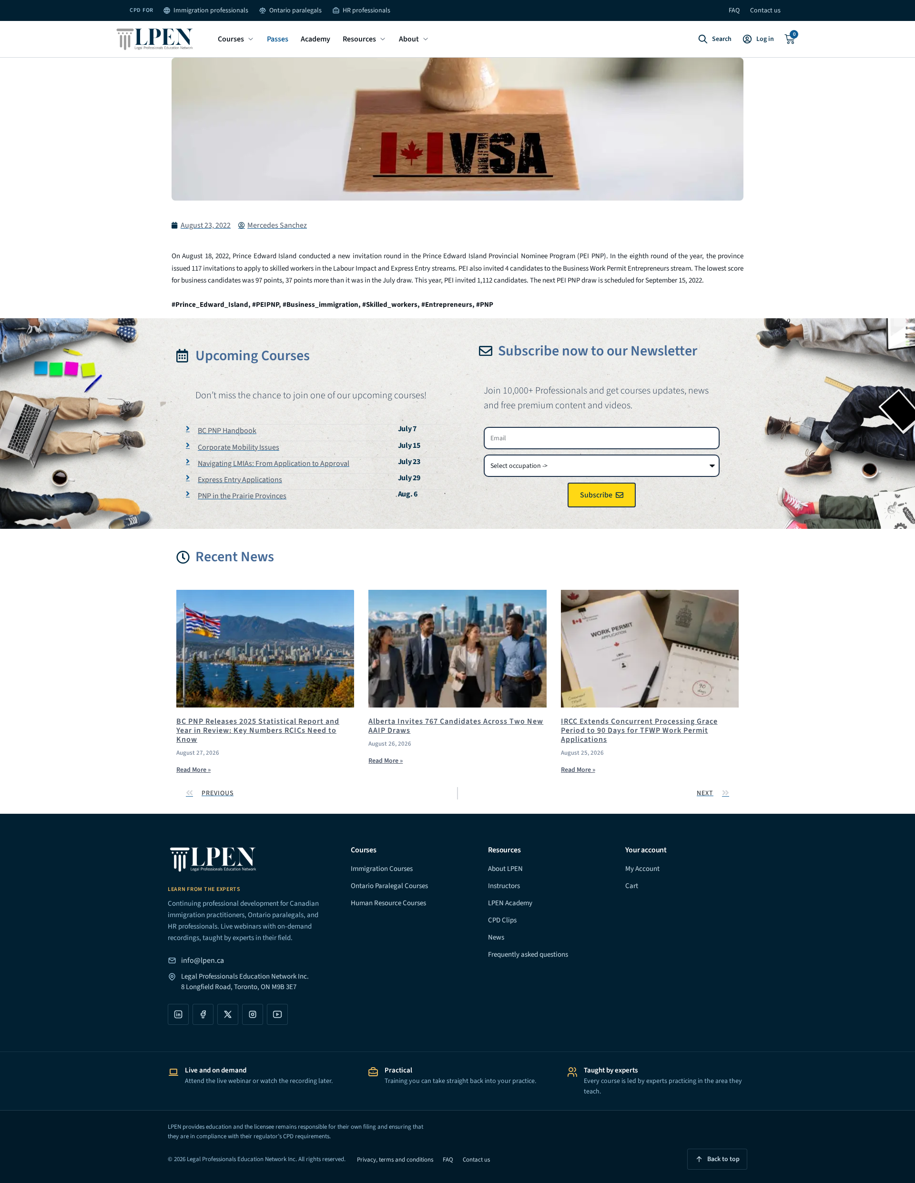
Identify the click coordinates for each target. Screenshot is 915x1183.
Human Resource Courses (388, 903)
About (409, 39)
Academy (315, 39)
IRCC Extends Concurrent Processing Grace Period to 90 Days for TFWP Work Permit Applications (639, 730)
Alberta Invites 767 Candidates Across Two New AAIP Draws (455, 726)
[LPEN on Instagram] (252, 1014)
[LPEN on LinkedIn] (178, 1014)
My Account (642, 869)
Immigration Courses (382, 869)
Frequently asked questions (528, 955)
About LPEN (505, 869)
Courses (231, 39)
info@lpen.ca (202, 960)
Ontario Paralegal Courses (389, 886)
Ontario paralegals (295, 10)
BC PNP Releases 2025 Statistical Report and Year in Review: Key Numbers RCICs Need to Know (257, 730)
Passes (277, 39)
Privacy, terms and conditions (395, 1159)
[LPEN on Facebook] (203, 1014)
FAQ (734, 10)
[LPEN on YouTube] (277, 1014)
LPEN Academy (510, 903)
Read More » (193, 770)
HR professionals (366, 10)
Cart (631, 886)
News (496, 937)
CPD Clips (502, 920)
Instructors (504, 886)
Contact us (765, 10)
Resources (359, 39)
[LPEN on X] (227, 1014)
